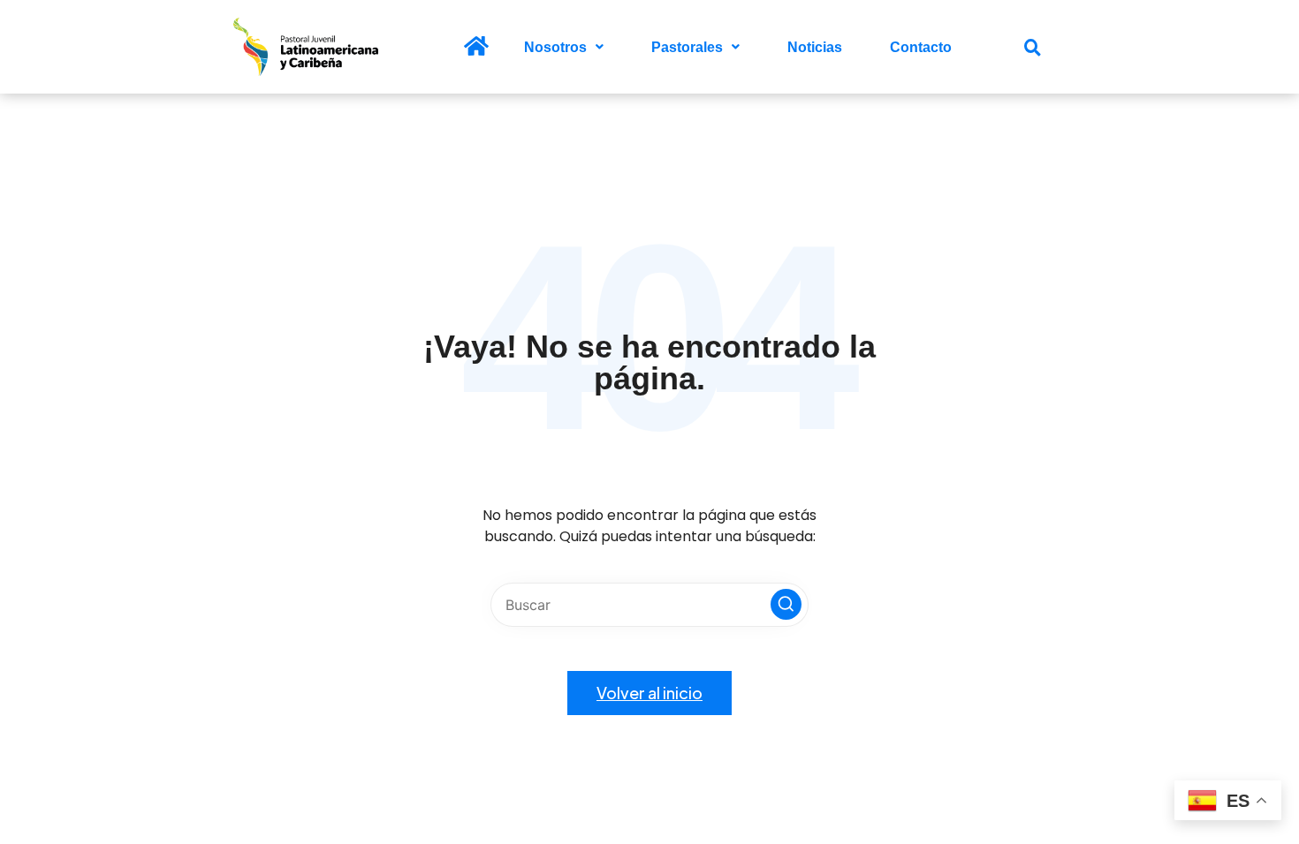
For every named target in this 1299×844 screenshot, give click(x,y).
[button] (563, 47)
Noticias (814, 47)
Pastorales (687, 47)
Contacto (921, 47)
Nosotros (555, 47)
